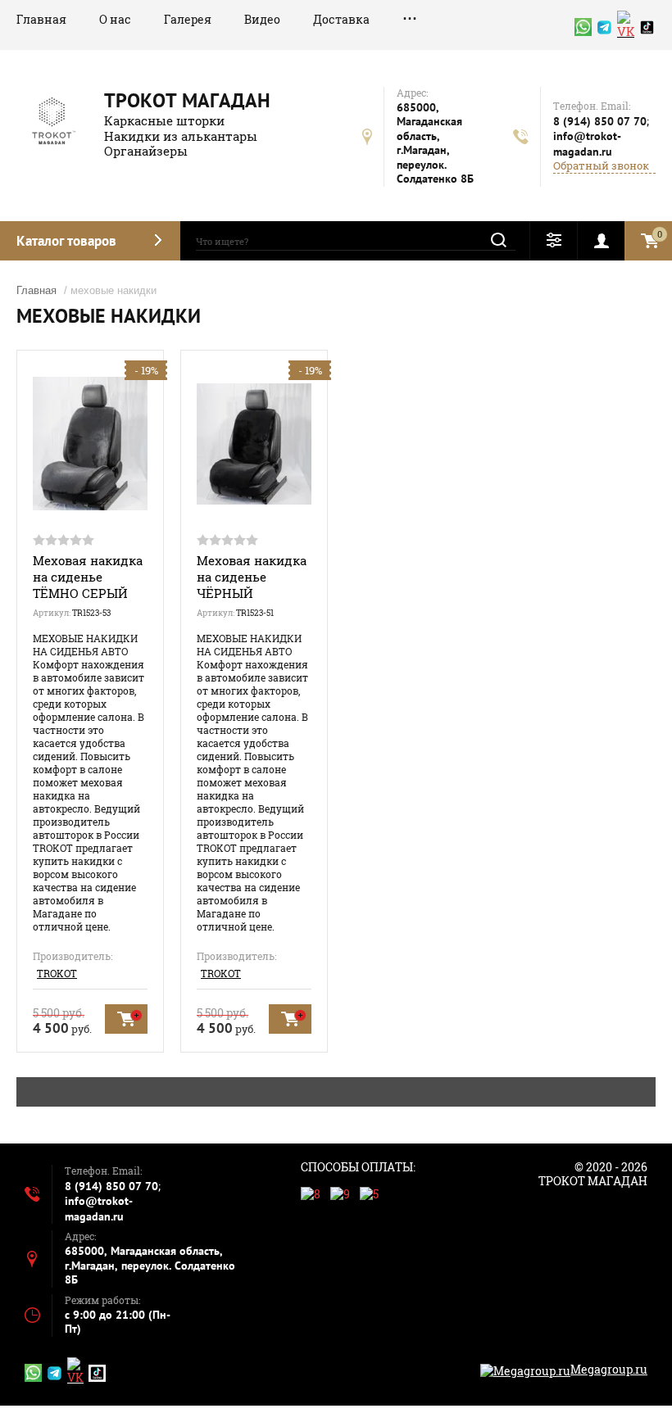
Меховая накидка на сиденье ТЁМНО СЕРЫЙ (88, 576)
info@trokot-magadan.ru (587, 144)
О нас (115, 19)
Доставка (341, 19)
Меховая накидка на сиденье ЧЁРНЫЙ (251, 576)
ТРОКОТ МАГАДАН (187, 100)
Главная (41, 19)
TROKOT (57, 973)
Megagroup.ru (608, 1369)
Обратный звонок (601, 166)
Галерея (187, 19)
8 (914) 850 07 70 (600, 121)
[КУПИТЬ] (126, 1019)
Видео (262, 19)
